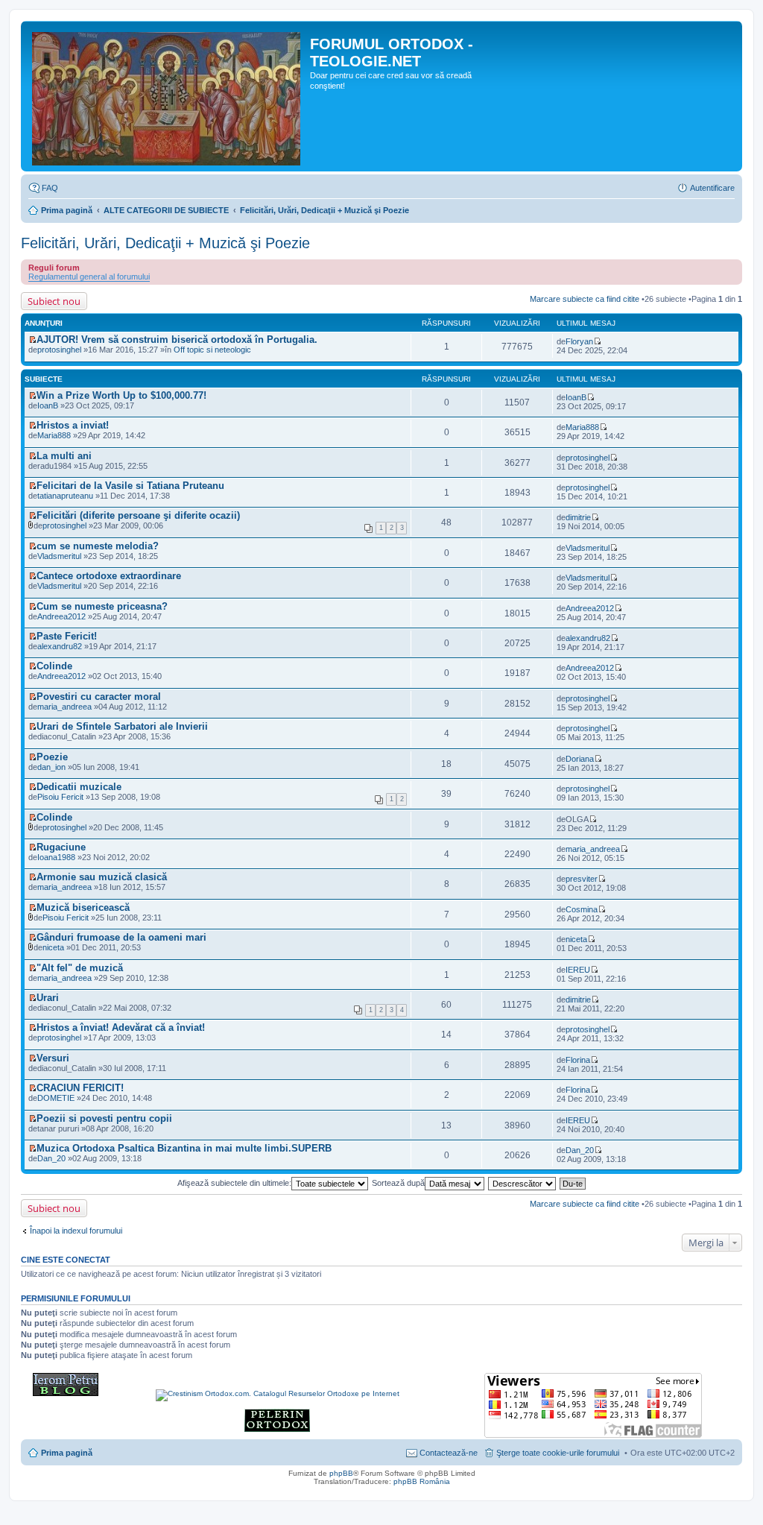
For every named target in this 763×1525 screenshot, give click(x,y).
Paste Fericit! (67, 636)
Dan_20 (580, 1150)
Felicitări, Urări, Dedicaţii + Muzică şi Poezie (324, 210)
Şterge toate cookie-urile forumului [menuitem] (557, 1452)
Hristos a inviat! (73, 425)
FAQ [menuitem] (50, 187)
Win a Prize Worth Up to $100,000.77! (121, 395)
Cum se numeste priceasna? (102, 606)
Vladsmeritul (59, 556)
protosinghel (59, 349)
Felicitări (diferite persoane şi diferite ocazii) (138, 515)
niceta (576, 939)
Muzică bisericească (83, 907)
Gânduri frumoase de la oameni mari (121, 937)
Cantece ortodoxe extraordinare (109, 575)
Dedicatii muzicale (79, 786)
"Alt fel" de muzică (80, 967)
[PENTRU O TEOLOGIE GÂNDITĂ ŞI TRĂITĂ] (65, 1393)
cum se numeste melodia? (98, 546)
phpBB (341, 1473)
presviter (582, 878)
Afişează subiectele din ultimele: (234, 1182)
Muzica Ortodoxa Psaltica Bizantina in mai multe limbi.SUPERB (184, 1148)
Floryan (579, 341)
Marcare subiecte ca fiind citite (584, 298)
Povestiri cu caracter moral (99, 696)
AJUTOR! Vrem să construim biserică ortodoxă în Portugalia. (177, 339)
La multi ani (64, 455)
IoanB (576, 397)
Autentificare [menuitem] (712, 187)
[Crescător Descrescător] (522, 1182)
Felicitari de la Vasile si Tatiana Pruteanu (130, 485)
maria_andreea (64, 706)
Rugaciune (61, 847)
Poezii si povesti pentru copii (104, 1118)
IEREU (578, 969)
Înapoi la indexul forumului (76, 1230)
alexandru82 (59, 646)
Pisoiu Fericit (60, 796)
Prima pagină (66, 210)
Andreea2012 (61, 616)
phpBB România (421, 1481)
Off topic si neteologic (212, 349)
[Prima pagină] (167, 96)
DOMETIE (56, 1097)
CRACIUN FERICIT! (80, 1087)
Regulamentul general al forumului (89, 276)
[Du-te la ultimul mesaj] (597, 341)
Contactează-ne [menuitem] (449, 1452)
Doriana (580, 758)
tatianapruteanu (65, 495)
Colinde (54, 666)
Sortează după (398, 1182)
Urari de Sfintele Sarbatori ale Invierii (122, 726)
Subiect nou (54, 301)
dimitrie (578, 517)
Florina (578, 1059)
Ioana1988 (56, 857)
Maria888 (54, 435)
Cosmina (582, 909)
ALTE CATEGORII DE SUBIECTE (166, 210)
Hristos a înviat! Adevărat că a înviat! (121, 1027)
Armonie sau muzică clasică (102, 877)
